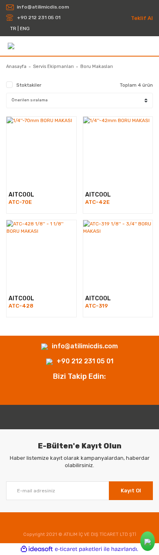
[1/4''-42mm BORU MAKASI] (118, 151)
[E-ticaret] (78, 549)
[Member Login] (149, 45)
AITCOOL (21, 195)
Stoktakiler (29, 85)
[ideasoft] (36, 549)
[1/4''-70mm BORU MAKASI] (41, 151)
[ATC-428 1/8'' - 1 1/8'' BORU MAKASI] (41, 255)
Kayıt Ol (131, 490)
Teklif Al (142, 18)
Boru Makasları (96, 66)
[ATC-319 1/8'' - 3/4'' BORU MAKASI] (118, 255)
